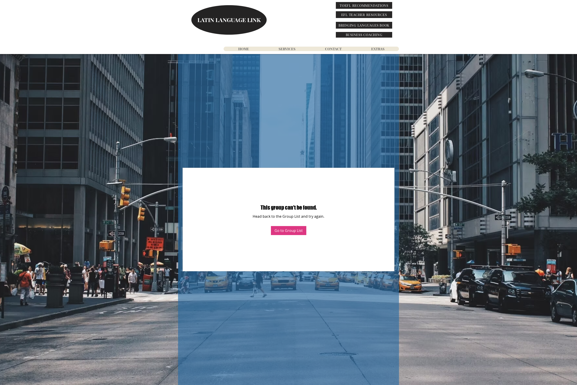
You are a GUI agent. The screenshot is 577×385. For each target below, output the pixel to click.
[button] (377, 49)
